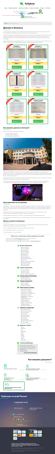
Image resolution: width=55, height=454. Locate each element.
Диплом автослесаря (25, 309)
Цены (6, 8)
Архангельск (23, 339)
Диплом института (25, 255)
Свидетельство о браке (26, 289)
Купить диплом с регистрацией (26, 345)
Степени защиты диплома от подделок (28, 346)
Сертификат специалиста (26, 305)
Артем (22, 338)
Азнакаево (23, 328)
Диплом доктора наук (25, 277)
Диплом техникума (25, 284)
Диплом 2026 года (25, 247)
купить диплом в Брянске (16, 232)
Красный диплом (24, 254)
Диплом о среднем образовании (27, 274)
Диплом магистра (24, 250)
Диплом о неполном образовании (28, 261)
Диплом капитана (24, 322)
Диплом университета (25, 257)
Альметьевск (23, 331)
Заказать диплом (13, 8)
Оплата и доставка (23, 8)
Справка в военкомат (25, 304)
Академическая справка (26, 298)
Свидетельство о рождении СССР (28, 293)
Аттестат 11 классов (25, 269)
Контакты (48, 8)
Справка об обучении (25, 301)
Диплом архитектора (25, 315)
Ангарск (22, 334)
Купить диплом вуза (25, 265)
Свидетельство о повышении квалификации (27, 297)
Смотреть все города (25, 341)
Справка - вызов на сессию (26, 302)
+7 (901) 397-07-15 (36, 13)
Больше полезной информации (30, 352)
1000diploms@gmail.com (20, 11)
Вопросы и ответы (34, 8)
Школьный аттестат (25, 271)
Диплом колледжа (24, 282)
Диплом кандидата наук (26, 279)
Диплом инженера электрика (27, 320)
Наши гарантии (23, 349)
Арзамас (22, 335)
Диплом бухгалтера (25, 316)
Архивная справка (24, 300)
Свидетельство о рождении (26, 292)
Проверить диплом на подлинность (27, 348)
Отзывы (42, 8)
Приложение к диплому (26, 262)
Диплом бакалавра (25, 251)
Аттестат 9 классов (25, 272)
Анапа (22, 332)
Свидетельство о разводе (26, 290)
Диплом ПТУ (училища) (25, 285)
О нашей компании (24, 351)
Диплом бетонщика (25, 312)
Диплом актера (24, 313)
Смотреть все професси (26, 323)
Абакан (22, 327)
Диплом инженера (24, 319)
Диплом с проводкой (25, 264)
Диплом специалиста (25, 248)
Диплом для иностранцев (26, 258)
